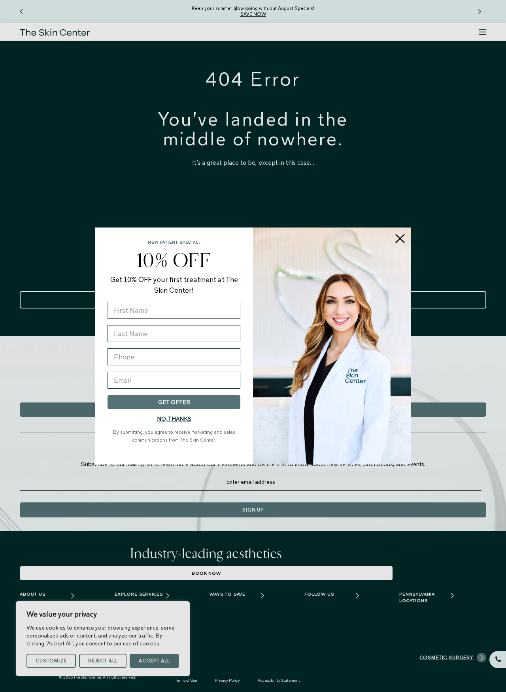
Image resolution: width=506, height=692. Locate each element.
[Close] (400, 238)
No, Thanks (174, 419)
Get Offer (174, 402)
